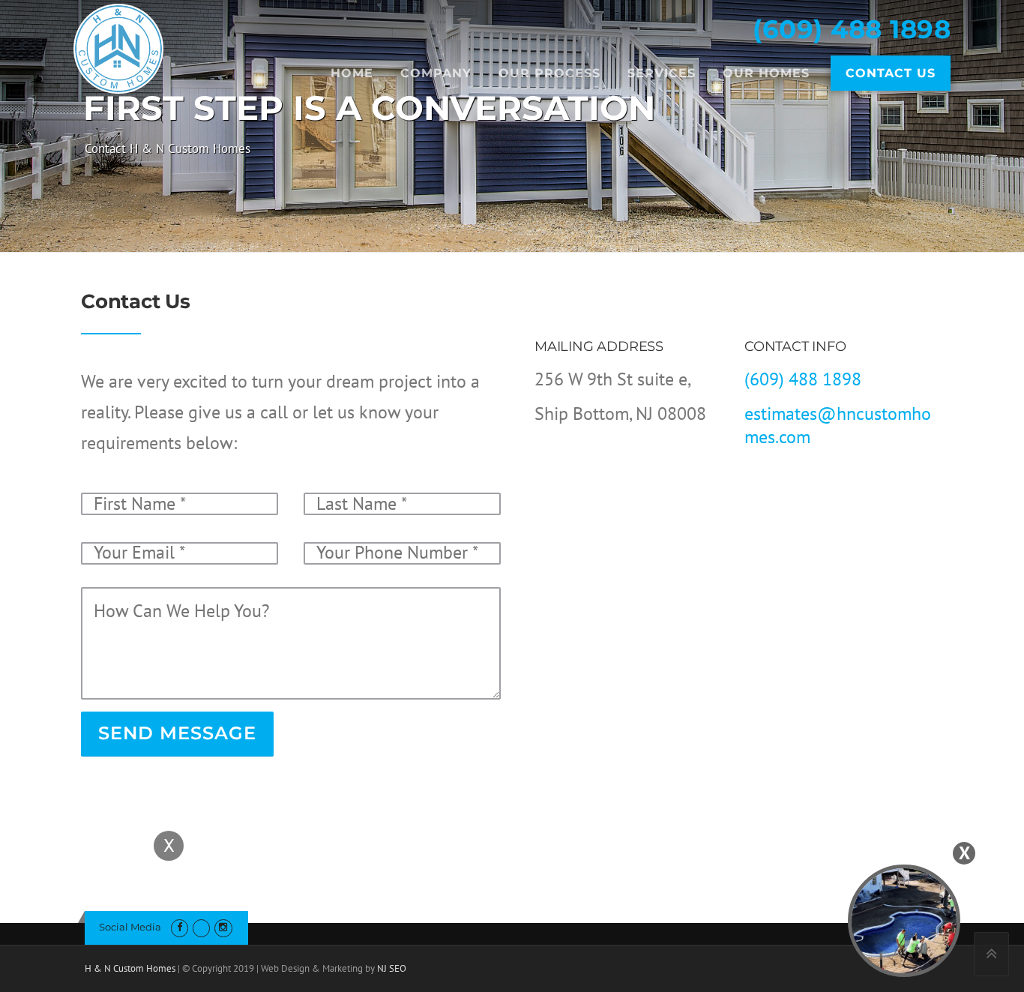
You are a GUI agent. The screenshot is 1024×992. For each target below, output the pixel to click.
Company (436, 73)
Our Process (549, 73)
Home (352, 73)
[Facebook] (179, 927)
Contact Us (891, 73)
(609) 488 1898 (852, 29)
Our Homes (766, 73)
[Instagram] (223, 927)
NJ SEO (391, 968)
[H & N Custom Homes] (118, 46)
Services (661, 73)
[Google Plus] (201, 927)
